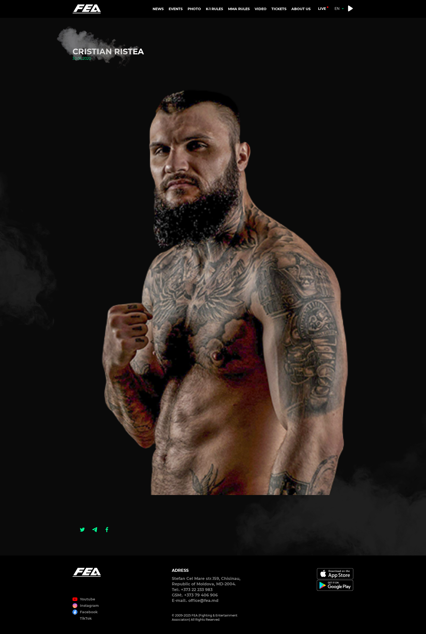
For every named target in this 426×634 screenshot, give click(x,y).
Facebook (89, 612)
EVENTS (176, 9)
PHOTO (194, 9)
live (322, 8)
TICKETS (278, 9)
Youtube (87, 599)
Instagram (89, 605)
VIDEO (260, 9)
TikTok (86, 618)
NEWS (158, 9)
